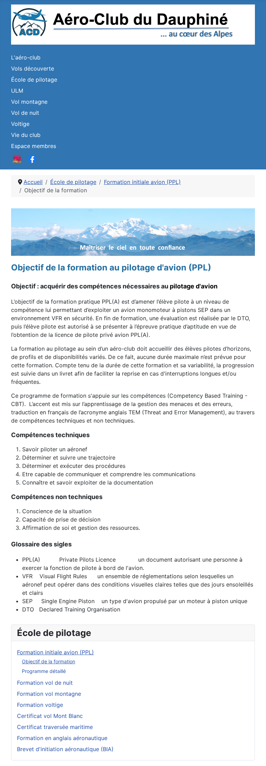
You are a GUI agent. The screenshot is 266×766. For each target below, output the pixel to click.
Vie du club (26, 134)
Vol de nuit (25, 112)
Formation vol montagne (49, 693)
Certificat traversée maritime (55, 726)
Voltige (20, 123)
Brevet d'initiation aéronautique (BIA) (65, 749)
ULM (17, 90)
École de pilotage (34, 79)
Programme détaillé (44, 671)
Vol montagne (29, 101)
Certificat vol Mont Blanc (50, 715)
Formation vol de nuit (45, 682)
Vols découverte (32, 68)
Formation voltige (40, 704)
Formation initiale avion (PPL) (55, 652)
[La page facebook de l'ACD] (32, 158)
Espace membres (33, 145)
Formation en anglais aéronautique (62, 738)
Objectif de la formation (48, 661)
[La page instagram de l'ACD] (17, 158)
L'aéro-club (26, 57)
